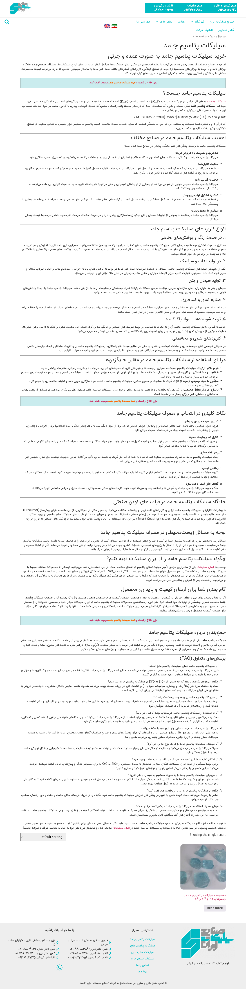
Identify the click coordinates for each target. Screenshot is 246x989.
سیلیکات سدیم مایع (142, 952)
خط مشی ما (143, 21)
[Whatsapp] (59, 967)
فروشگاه (199, 21)
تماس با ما (166, 21)
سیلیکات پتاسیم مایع (142, 945)
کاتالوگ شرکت (204, 30)
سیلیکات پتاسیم (216, 101)
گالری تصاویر (226, 30)
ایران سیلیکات (205, 567)
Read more (215, 908)
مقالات (181, 21)
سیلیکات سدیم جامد (142, 958)
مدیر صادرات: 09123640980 (193, 8)
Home (222, 37)
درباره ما (142, 971)
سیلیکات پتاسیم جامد (142, 939)
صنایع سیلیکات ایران (222, 21)
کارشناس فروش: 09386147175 (163, 8)
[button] (7, 21)
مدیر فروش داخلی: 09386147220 (225, 8)
